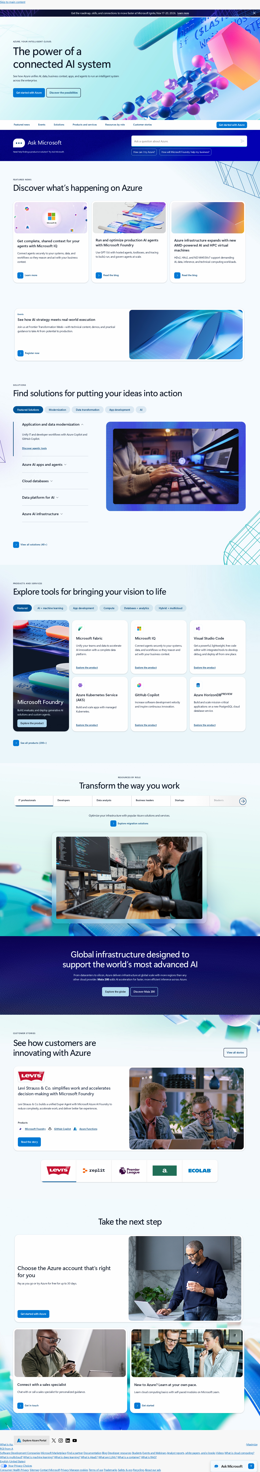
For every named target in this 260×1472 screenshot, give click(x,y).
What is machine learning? (38, 1457)
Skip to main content (12, 2)
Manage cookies (79, 1470)
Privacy (65, 1470)
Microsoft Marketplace (53, 1453)
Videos (220, 1453)
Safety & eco (125, 1470)
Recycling (138, 1470)
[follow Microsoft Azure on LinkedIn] (68, 1440)
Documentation (92, 1453)
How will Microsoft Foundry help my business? (185, 152)
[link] (22, 126)
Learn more (183, 13)
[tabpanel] (129, 477)
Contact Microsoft (50, 1470)
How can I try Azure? (144, 152)
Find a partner (75, 1453)
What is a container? (128, 1457)
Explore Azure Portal (34, 1440)
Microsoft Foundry (35, 1128)
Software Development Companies (20, 1453)
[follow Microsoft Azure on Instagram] (61, 1440)
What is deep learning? (67, 1457)
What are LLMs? (107, 1457)
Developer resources (119, 1453)
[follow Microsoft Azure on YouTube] (75, 1440)
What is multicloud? (11, 1457)
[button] (58, 1171)
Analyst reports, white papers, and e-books (191, 1453)
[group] (129, 1108)
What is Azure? (8, 1444)
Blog (104, 1453)
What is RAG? (149, 1457)
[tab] (28, 409)
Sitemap (34, 1470)
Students (137, 1453)
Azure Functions (88, 1128)
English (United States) (12, 1461)
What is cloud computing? (239, 1453)
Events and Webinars (154, 1453)
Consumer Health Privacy (14, 1470)
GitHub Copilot (62, 1128)
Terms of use (96, 1470)
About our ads (153, 1470)
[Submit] (242, 141)
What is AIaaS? (89, 1457)
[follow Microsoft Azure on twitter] (54, 1440)
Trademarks (110, 1470)
